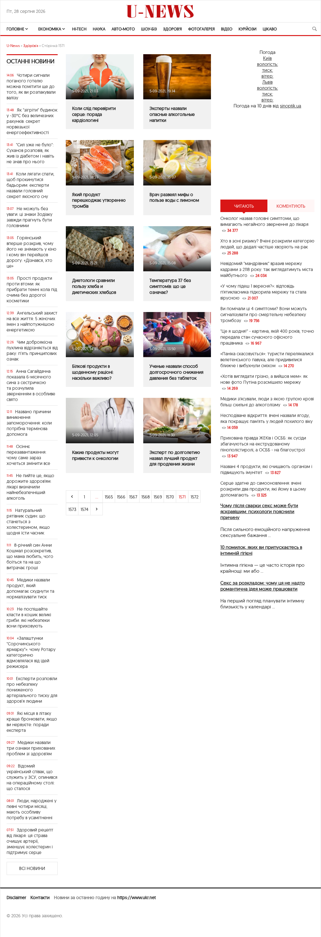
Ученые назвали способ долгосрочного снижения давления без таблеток (176, 372)
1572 (194, 497)
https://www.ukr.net (136, 897)
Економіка (49, 28)
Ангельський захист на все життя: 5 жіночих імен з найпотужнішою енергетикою (32, 321)
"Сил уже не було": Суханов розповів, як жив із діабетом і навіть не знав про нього (30, 153)
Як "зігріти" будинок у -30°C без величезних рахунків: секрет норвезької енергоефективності (32, 121)
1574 (84, 509)
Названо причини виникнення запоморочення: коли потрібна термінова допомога (29, 423)
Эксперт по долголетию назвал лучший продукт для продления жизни (175, 458)
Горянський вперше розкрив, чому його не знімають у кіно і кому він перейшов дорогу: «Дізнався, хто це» (31, 252)
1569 (158, 497)
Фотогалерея (201, 28)
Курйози (247, 28)
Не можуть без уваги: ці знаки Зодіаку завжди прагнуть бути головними (29, 217)
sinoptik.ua (290, 106)
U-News (13, 45)
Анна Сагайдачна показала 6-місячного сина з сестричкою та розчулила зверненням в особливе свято (31, 385)
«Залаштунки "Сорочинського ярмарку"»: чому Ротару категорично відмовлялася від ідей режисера (31, 652)
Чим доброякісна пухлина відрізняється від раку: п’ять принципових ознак (32, 350)
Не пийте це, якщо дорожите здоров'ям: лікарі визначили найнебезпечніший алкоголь (30, 487)
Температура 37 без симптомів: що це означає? (170, 286)
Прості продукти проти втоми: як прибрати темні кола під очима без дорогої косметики (32, 289)
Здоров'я (172, 28)
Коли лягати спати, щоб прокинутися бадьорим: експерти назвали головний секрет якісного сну (30, 185)
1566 (121, 497)
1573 (72, 509)
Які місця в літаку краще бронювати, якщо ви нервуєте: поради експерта (32, 722)
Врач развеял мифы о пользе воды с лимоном (174, 197)
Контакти (40, 897)
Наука (99, 28)
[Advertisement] (267, 154)
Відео (226, 28)
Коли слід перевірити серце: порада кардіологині (94, 114)
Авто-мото (123, 28)
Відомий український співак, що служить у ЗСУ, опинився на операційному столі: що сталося (32, 777)
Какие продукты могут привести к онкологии (95, 455)
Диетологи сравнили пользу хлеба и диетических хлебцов (94, 286)
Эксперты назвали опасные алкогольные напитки (172, 114)
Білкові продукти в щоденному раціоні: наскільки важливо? (92, 372)
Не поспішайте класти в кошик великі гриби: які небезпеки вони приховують (29, 617)
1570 (170, 497)
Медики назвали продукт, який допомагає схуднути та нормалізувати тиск (30, 588)
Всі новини (32, 868)
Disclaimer (16, 897)
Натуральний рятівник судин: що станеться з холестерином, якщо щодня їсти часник (28, 522)
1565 (109, 497)
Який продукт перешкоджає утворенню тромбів (99, 200)
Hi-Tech (79, 28)
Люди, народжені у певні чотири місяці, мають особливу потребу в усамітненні (31, 809)
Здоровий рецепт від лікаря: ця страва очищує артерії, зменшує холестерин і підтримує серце (30, 841)
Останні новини (31, 61)
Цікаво (270, 28)
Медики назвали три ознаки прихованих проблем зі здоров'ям (31, 748)
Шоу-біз (149, 28)
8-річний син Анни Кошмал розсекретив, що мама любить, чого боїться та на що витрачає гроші (30, 556)
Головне (15, 28)
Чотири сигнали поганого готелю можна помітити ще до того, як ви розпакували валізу (31, 86)
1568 (145, 497)
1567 (133, 497)
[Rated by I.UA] (20, 928)
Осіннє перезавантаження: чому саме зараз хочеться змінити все (28, 455)
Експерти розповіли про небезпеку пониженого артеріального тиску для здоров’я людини (32, 690)
